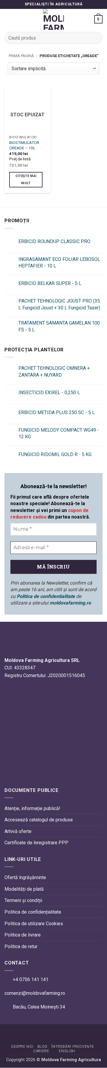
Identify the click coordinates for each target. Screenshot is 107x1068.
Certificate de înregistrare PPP (36, 843)
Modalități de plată (24, 889)
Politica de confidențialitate (32, 912)
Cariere (41, 1051)
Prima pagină (21, 56)
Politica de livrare (22, 935)
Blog (42, 1046)
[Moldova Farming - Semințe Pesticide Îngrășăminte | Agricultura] (53, 19)
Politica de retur (20, 946)
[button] (8, 19)
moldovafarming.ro (70, 603)
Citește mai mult (26, 179)
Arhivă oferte (18, 831)
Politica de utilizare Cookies (33, 923)
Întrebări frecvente (72, 1046)
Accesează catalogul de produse (38, 820)
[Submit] (95, 38)
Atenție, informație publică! (32, 808)
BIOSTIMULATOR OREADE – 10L (24, 145)
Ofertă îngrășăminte (25, 878)
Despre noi (22, 1046)
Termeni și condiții (23, 900)
